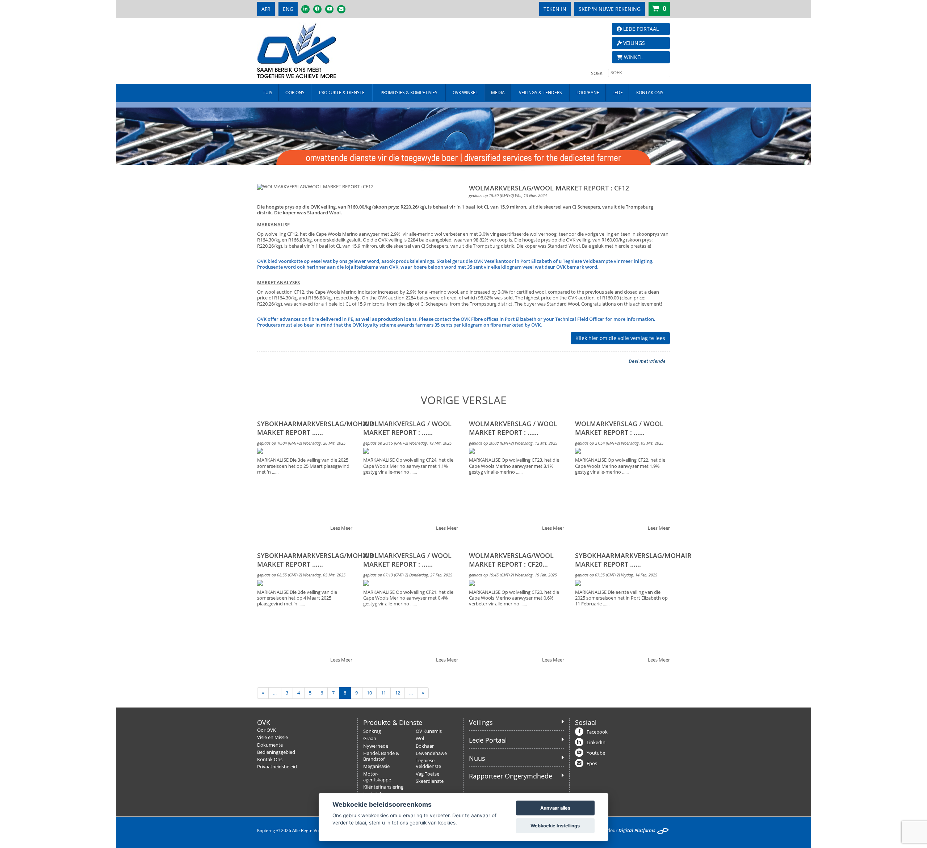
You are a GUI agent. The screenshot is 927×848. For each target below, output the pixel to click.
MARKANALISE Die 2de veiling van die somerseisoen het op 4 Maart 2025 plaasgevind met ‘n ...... (297, 598)
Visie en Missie (272, 737)
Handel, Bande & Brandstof (381, 756)
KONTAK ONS (649, 92)
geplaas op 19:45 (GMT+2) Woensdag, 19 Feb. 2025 (513, 575)
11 (383, 693)
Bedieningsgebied (276, 752)
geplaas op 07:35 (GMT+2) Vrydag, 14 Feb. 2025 (616, 575)
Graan (369, 738)
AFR (265, 8)
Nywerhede (375, 746)
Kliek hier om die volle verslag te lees (620, 338)
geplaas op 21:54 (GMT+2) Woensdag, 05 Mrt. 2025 (619, 443)
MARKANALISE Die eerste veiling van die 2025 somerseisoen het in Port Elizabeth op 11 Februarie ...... (621, 598)
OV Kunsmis (429, 731)
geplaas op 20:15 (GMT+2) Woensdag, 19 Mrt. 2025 (407, 443)
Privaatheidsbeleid (277, 767)
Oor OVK (266, 730)
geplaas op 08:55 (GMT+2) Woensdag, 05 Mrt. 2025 (301, 575)
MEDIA (498, 92)
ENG (288, 8)
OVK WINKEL (465, 92)
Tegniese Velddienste (428, 763)
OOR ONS (295, 92)
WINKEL (632, 57)
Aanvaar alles (555, 808)
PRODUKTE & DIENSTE (342, 92)
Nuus (477, 758)
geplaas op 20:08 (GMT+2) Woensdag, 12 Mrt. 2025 (513, 443)
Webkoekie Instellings (555, 825)
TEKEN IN (555, 8)
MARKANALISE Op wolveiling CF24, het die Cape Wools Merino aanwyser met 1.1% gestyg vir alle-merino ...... (408, 466)
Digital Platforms (636, 830)
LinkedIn (596, 742)
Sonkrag (372, 731)
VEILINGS (633, 42)
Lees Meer (341, 528)
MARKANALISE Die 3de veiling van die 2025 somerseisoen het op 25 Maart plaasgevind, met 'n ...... (304, 466)
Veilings (481, 722)
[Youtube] (329, 9)
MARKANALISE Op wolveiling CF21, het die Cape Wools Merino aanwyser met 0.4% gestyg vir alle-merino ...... (408, 598)
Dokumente (270, 745)
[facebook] (317, 9)
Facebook (597, 732)
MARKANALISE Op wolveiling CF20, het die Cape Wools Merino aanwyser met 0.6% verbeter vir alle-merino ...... (514, 598)
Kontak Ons (269, 759)
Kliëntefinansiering (383, 787)
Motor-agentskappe (377, 777)
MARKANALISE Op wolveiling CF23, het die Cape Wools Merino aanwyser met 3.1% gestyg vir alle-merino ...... (514, 466)
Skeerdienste (430, 781)
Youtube (596, 753)
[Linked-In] (305, 9)
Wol (420, 738)
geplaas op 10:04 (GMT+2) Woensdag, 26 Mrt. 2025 (301, 443)
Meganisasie (376, 766)
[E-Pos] (341, 9)
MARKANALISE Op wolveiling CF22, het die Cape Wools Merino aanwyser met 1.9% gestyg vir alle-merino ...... (620, 466)
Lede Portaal (488, 740)
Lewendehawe (431, 753)
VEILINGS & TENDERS (540, 92)
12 (397, 693)
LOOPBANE (587, 92)
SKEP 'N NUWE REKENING (610, 8)
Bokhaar (425, 746)
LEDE (617, 92)
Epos (592, 763)
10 (369, 693)
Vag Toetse (427, 774)
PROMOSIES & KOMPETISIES (409, 92)
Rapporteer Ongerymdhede (510, 776)
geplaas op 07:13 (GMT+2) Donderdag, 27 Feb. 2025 (407, 575)
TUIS (267, 92)
